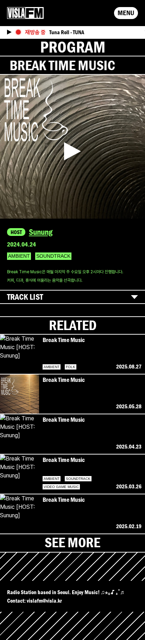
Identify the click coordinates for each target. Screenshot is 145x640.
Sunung (40, 232)
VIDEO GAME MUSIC (61, 487)
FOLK (70, 367)
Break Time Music (64, 340)
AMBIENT (19, 256)
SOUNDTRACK (53, 256)
